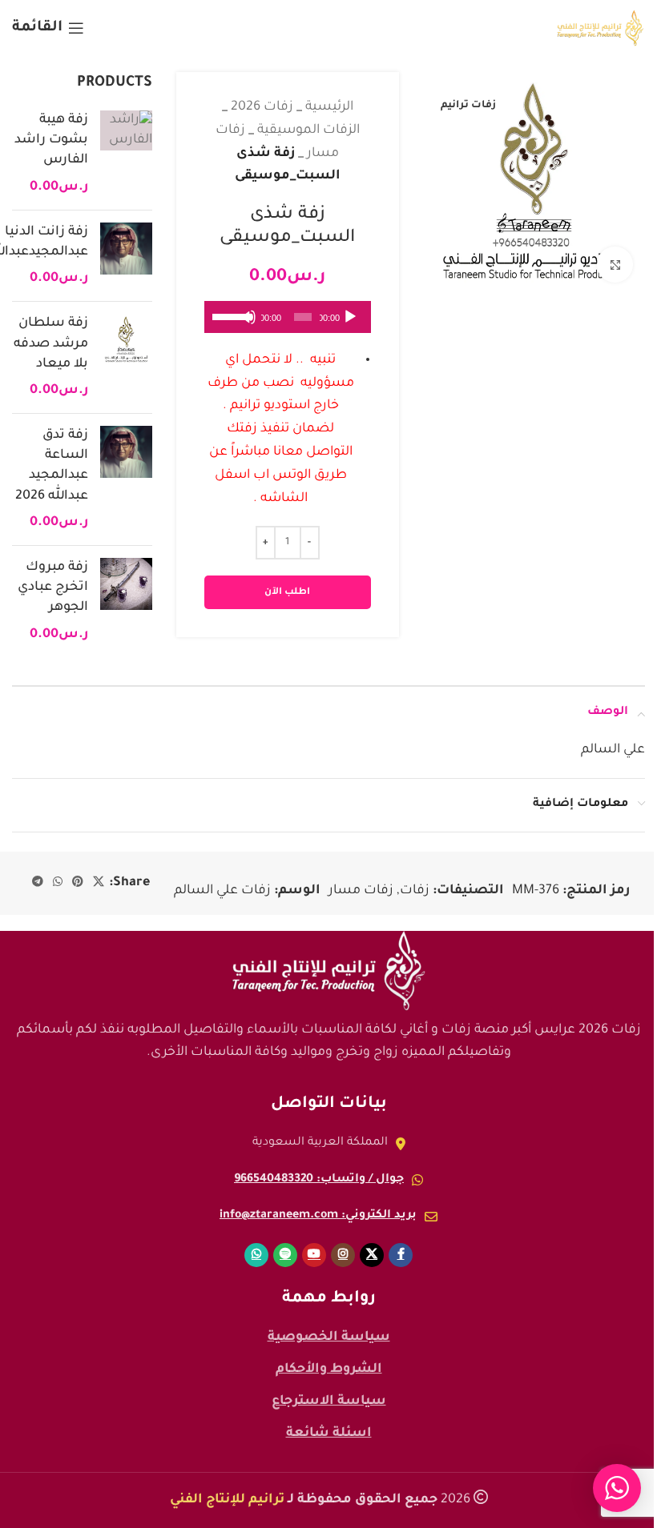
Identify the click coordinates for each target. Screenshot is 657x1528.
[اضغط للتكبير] (615, 265)
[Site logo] (600, 29)
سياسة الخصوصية (329, 1337)
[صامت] (248, 326)
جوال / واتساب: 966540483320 (319, 1179)
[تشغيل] (350, 326)
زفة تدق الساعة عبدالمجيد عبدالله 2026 (51, 465)
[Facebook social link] (401, 1255)
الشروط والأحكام (329, 1369)
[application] (287, 317)
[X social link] (98, 883)
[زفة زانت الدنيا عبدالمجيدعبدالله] (126, 256)
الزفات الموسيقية (308, 130)
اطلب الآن (287, 593)
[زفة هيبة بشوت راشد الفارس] (126, 154)
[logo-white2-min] (328, 971)
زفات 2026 (262, 107)
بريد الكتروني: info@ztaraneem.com (318, 1215)
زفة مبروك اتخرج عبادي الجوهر (53, 587)
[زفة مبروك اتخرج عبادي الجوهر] (126, 601)
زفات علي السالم (222, 891)
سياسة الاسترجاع (329, 1401)
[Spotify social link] (285, 1255)
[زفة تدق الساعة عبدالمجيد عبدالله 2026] (126, 479)
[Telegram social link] (37, 883)
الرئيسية (329, 107)
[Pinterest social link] (77, 883)
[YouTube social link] (314, 1255)
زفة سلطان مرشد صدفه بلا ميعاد (51, 343)
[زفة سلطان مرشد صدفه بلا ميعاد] (126, 357)
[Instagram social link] (343, 1255)
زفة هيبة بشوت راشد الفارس (51, 140)
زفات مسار (360, 891)
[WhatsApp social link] (57, 883)
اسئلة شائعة (329, 1433)
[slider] (228, 315)
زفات (414, 891)
